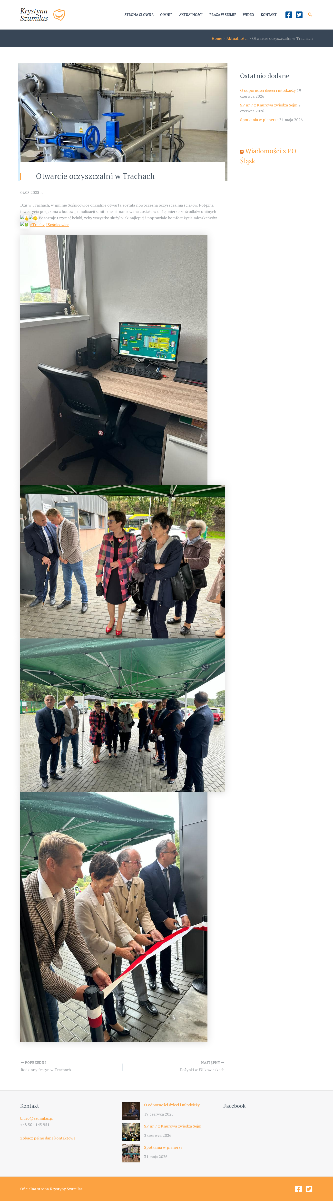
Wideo (248, 14)
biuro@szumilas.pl (36, 1118)
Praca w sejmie (222, 14)
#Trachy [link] (37, 224)
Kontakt (269, 14)
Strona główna (139, 14)
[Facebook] (289, 15)
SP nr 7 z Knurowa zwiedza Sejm (268, 105)
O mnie (166, 14)
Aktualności (191, 14)
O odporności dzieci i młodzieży (268, 90)
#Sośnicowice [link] (57, 224)
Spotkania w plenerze (259, 119)
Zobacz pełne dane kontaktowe (47, 1138)
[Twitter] (299, 15)
